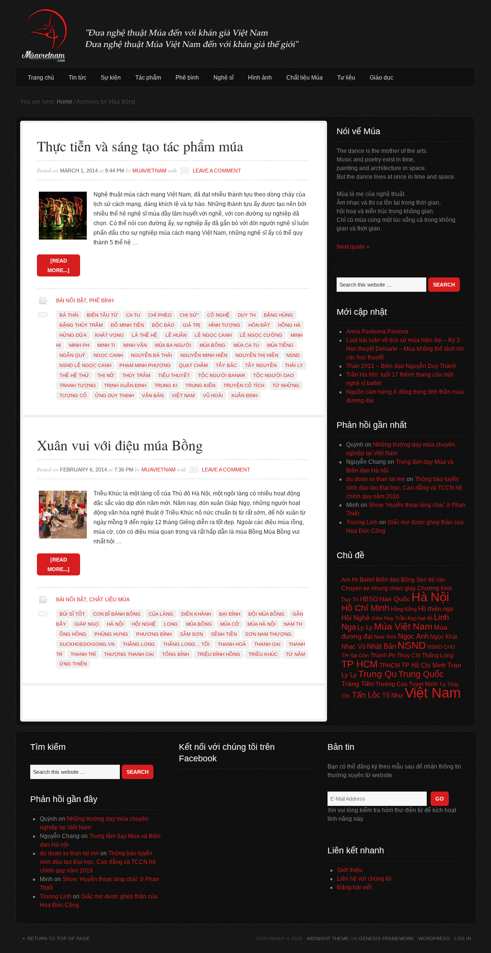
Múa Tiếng (280, 345)
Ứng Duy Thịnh (114, 395)
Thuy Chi (409, 655)
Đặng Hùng (278, 315)
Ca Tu (133, 315)
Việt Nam (183, 395)
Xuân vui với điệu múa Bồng (120, 444)
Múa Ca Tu (246, 345)
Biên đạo (387, 579)
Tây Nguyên (261, 365)
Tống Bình (175, 654)
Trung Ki (165, 385)
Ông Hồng (72, 634)
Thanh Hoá (232, 644)
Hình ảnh (260, 77)
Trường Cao (391, 684)
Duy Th (247, 315)
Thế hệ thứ (74, 375)
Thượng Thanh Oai (129, 654)
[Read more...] (58, 265)
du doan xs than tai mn (375, 479)
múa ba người (173, 345)
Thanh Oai (267, 644)
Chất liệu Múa (304, 77)
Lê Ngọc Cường (261, 335)
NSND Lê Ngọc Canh (85, 365)
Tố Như (392, 695)
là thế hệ (144, 335)
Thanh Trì (83, 654)
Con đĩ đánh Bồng (116, 614)
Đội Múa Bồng (266, 614)
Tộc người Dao (273, 375)
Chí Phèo (160, 315)
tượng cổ (73, 395)
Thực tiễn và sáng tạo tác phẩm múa (140, 145)
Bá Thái (69, 315)
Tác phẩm (148, 77)
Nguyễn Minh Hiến (203, 355)
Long (171, 624)
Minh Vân (135, 345)
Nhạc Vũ (353, 646)
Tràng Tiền (357, 684)
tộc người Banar (221, 375)
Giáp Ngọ (86, 624)
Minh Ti (106, 345)
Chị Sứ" (189, 315)
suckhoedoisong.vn (87, 644)
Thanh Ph (383, 655)
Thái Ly (294, 365)
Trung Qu (377, 674)
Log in (462, 938)
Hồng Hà (289, 325)
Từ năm (295, 654)
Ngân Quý (72, 355)
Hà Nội (115, 624)
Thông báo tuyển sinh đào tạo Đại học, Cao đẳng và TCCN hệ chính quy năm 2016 (404, 488)
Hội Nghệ (144, 624)
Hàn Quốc (394, 599)
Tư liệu (346, 77)
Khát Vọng (109, 335)
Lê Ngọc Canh (213, 335)
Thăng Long (139, 644)
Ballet (367, 579)
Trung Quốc (421, 674)
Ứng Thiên (73, 663)
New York (385, 637)
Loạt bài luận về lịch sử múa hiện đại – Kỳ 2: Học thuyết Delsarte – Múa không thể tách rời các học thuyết (405, 349)
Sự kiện (111, 77)
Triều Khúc (263, 654)
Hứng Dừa (73, 335)
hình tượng (224, 325)
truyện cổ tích (243, 385)
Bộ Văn (436, 580)
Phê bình (187, 77)
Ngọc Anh (413, 636)
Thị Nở (105, 375)
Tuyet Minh (423, 684)
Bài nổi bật (71, 300)
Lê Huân (176, 335)
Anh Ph (349, 580)
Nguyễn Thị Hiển (256, 355)
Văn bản (153, 395)
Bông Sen (414, 579)
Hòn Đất (259, 325)
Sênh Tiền (224, 634)
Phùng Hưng (111, 634)
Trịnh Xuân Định (125, 385)
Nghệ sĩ (223, 77)
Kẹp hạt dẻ (420, 618)
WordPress (434, 938)
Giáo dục (381, 77)
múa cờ (229, 624)
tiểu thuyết (174, 375)
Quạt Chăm (193, 365)
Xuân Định (244, 395)
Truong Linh (362, 522)
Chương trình (434, 588)
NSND (293, 355)
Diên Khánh (196, 614)
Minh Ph (79, 345)
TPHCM (389, 665)
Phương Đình (154, 634)
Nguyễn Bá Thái (151, 355)
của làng (161, 614)
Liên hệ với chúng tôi (364, 878)
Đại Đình (229, 614)
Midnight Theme (328, 938)
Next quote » (353, 246)
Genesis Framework (386, 938)
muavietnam (149, 170)
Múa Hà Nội (261, 624)
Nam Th (293, 624)
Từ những (285, 385)
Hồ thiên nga (435, 608)
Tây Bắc (226, 365)
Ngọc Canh (108, 355)
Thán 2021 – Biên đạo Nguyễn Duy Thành (401, 366)
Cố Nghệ (218, 315)
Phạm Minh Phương (145, 365)
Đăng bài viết (354, 887)
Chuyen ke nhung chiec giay (378, 588)
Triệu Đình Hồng (218, 654)
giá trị (191, 325)
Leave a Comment (217, 170)
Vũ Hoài (213, 395)
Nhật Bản (381, 646)
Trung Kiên (200, 385)
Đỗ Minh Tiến (127, 325)
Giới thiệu (349, 870)
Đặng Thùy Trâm (81, 325)
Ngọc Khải (443, 636)
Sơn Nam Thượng (268, 634)
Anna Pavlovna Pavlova (377, 331)
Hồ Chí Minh (365, 608)
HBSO (369, 599)
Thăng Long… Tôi (186, 644)
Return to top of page (58, 938)
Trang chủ (41, 77)
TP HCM (359, 664)
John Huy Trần (388, 618)
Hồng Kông (404, 609)
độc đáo (163, 325)
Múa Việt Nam (245, 33)
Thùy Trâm (136, 375)
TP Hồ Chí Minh (423, 665)
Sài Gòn (359, 655)
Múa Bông (212, 345)
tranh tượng (77, 385)
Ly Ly (365, 627)
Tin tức (77, 77)
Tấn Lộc (366, 695)
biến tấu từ (102, 315)
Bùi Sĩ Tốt (72, 614)
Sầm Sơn (191, 634)
